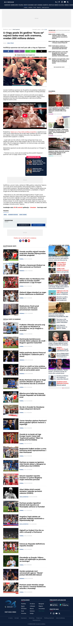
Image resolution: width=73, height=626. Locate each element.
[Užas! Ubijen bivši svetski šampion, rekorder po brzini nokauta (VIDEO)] (10, 493)
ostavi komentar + (38, 225)
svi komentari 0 (24, 225)
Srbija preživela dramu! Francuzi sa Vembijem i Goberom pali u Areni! (32, 354)
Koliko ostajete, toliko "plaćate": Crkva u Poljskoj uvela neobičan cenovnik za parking (59, 36)
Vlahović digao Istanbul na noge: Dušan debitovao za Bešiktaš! (32, 293)
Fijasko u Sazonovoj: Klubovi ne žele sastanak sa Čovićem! (32, 266)
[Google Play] (64, 604)
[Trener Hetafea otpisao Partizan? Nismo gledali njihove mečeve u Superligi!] (10, 424)
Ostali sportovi (45, 7)
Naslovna (5, 29)
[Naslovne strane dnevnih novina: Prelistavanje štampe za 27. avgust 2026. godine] (59, 144)
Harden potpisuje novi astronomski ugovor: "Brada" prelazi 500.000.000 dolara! (31, 573)
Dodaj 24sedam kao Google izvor (26, 55)
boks (5, 214)
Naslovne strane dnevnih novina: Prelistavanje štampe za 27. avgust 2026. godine (58, 153)
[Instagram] (62, 2)
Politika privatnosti (49, 618)
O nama (10, 618)
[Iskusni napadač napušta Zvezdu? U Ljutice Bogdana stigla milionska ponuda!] (10, 479)
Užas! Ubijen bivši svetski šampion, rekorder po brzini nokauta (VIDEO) (30, 491)
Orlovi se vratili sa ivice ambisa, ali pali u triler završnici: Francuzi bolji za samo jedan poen (32, 368)
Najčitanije (59, 30)
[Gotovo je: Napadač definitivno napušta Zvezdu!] (10, 547)
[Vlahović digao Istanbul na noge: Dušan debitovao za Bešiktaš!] (10, 296)
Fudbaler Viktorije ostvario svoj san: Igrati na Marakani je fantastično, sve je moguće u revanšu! (32, 327)
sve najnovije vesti (59, 67)
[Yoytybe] (65, 2)
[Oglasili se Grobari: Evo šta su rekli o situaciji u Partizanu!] (10, 533)
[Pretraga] (56, 2)
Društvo (45, 5)
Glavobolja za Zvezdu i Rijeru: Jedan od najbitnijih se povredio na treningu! (32, 559)
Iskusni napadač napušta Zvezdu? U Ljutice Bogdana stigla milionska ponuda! (30, 478)
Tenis (34, 7)
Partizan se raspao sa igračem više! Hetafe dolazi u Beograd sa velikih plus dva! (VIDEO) (32, 464)
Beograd (41, 604)
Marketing (31, 618)
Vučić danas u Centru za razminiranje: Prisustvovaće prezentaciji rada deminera (59, 47)
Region (41, 606)
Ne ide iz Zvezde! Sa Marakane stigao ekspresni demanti (31, 408)
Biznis (56, 5)
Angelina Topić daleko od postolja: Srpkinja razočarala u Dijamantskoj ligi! (31, 518)
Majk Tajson (22, 214)
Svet (35, 5)
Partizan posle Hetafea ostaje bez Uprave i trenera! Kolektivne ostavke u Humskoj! (32, 586)
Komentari (66, 30)
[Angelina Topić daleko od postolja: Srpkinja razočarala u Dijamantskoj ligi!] (10, 520)
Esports (39, 7)
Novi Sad (41, 611)
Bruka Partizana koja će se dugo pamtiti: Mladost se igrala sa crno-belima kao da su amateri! (32, 382)
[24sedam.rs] (9, 2)
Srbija (67, 5)
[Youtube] (29, 241)
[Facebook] (59, 2)
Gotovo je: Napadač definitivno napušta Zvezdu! (32, 545)
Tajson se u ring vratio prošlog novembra (23, 132)
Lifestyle (51, 5)
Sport (25, 5)
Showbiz (30, 5)
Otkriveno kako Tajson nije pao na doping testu (37, 170)
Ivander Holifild (13, 214)
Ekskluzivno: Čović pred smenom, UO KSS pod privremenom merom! (29, 308)
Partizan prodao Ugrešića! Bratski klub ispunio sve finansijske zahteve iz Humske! (32, 505)
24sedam (33, 207)
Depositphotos (36, 620)
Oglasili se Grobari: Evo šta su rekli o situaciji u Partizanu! (31, 531)
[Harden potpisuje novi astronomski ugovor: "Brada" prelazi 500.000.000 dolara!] (10, 574)
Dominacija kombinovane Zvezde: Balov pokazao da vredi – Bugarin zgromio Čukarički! (32, 341)
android (20, 207)
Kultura (61, 5)
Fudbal (25, 7)
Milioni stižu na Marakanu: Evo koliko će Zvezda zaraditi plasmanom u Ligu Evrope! (31, 281)
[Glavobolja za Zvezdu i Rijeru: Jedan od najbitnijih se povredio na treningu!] (10, 561)
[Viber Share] (19, 51)
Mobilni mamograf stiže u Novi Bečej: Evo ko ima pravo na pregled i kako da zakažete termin (60, 61)
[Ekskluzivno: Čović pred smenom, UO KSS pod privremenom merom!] (10, 309)
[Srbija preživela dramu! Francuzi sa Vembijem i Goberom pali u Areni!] (10, 356)
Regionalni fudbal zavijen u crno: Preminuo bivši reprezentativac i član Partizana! (32, 450)
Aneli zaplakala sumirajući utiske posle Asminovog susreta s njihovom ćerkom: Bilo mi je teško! (58, 110)
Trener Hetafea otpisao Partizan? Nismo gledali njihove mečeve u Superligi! (33, 422)
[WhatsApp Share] (30, 51)
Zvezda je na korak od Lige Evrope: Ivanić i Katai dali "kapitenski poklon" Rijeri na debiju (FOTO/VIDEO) (31, 437)
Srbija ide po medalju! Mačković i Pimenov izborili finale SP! (61, 42)
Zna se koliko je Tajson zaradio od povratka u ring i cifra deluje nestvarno (38, 162)
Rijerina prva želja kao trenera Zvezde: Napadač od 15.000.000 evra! (32, 395)
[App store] (54, 604)
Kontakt (17, 618)
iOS (15, 207)
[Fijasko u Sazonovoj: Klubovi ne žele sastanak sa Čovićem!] (10, 268)
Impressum (24, 618)
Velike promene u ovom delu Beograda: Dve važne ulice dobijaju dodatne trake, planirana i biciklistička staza (60, 54)
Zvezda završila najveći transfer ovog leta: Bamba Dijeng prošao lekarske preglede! (32, 253)
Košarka (30, 7)
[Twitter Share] (41, 51)
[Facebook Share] (8, 51)
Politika (21, 5)
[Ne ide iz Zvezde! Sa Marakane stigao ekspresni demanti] (10, 410)
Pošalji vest (39, 618)
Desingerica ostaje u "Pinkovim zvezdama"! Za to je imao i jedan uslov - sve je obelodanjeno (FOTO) (58, 132)
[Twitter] (68, 2)
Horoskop (42, 609)
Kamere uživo (14, 5)
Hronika (40, 5)
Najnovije (7, 5)
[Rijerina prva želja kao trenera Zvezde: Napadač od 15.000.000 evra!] (10, 397)
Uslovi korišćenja (60, 618)
